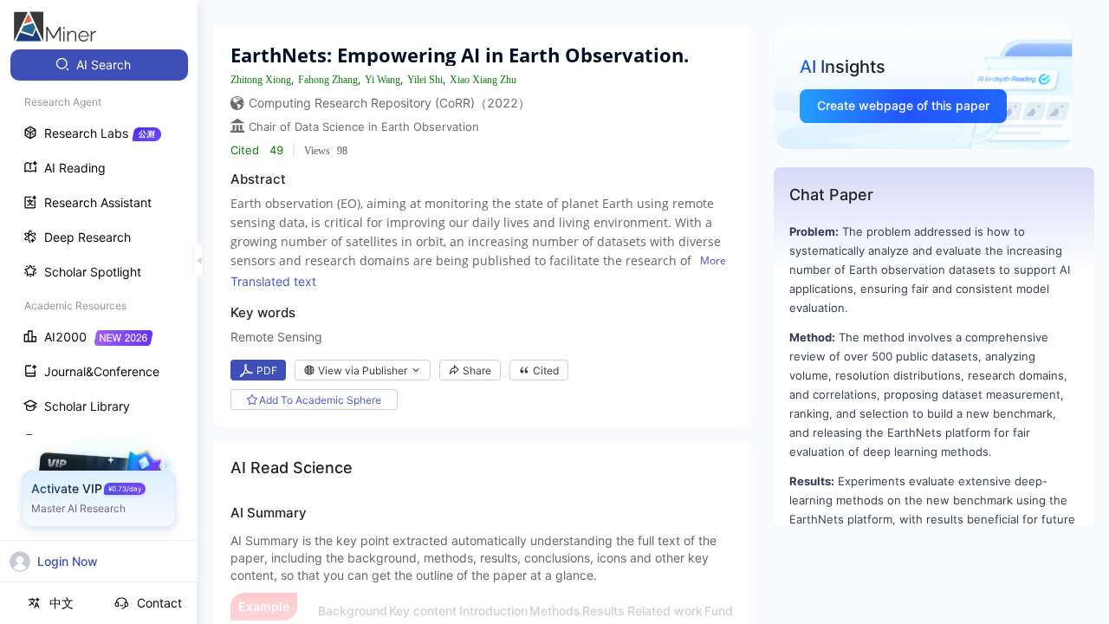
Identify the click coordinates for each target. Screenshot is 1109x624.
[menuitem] (99, 65)
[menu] (98, 322)
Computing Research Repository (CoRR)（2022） (389, 102)
